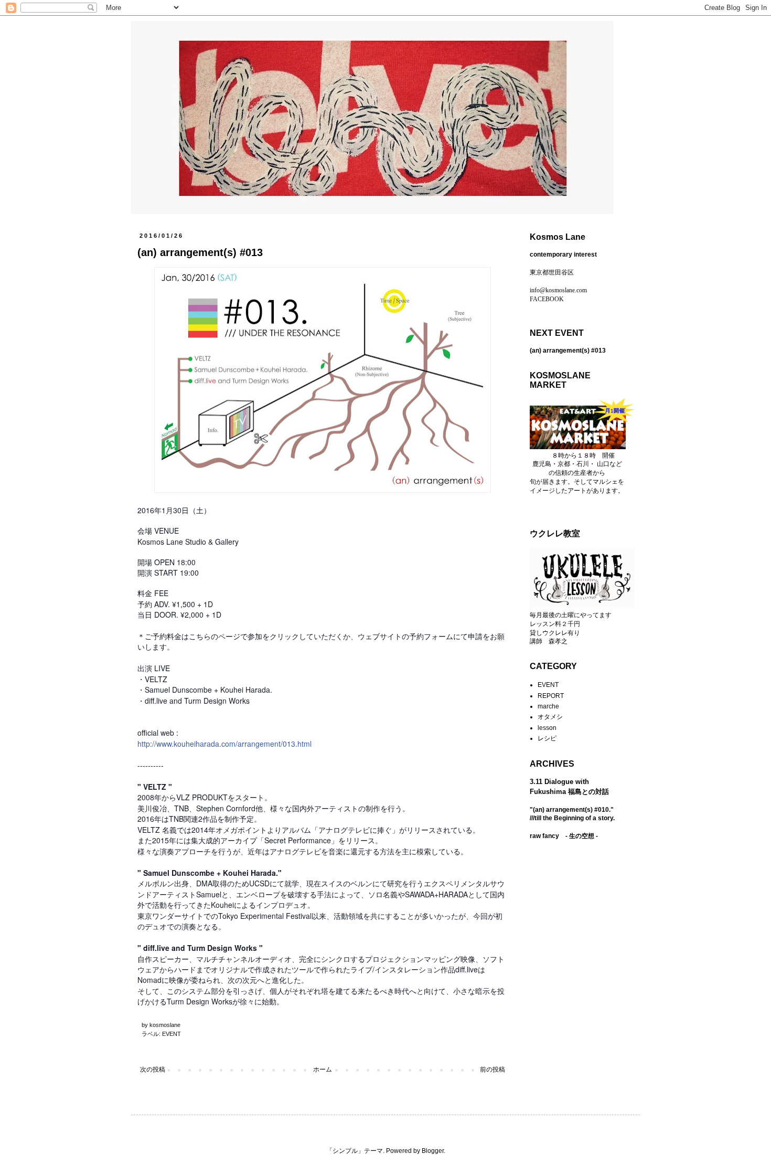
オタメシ (550, 717)
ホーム (322, 1069)
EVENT (171, 1034)
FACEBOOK (547, 299)
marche (548, 706)
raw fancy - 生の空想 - (564, 836)
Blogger (433, 1150)
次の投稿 (152, 1069)
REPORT (551, 696)
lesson (547, 728)
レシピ (547, 738)
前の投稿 (492, 1069)
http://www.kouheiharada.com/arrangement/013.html (224, 743)
